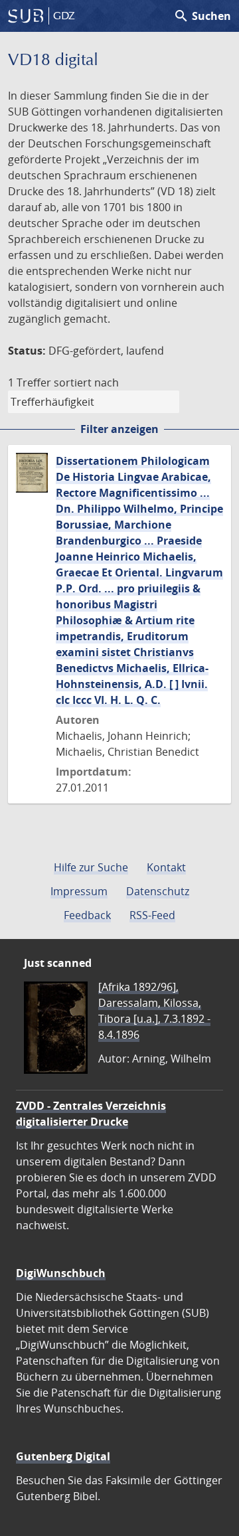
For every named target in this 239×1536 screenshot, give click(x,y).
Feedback (87, 915)
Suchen (202, 16)
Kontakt (166, 867)
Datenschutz (157, 891)
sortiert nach (86, 382)
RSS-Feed (152, 915)
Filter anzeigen (119, 429)
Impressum (79, 891)
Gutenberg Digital (63, 1456)
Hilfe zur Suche (91, 867)
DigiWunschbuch (61, 1273)
